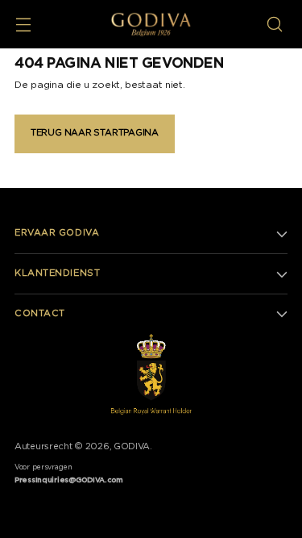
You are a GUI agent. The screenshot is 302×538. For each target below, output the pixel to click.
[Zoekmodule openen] (274, 24)
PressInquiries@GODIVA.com (68, 480)
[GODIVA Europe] (151, 24)
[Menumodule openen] (22, 24)
